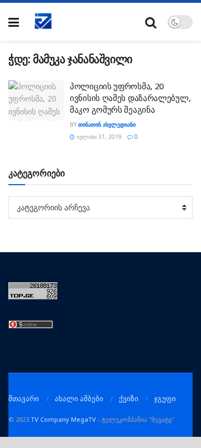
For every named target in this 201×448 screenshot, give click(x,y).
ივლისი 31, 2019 (98, 137)
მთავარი (23, 398)
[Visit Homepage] (43, 22)
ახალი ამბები (79, 398)
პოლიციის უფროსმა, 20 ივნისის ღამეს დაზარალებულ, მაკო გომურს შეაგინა (130, 97)
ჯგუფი (165, 398)
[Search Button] (150, 22)
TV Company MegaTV (63, 419)
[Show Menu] (13, 22)
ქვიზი (128, 398)
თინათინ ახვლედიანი (107, 124)
